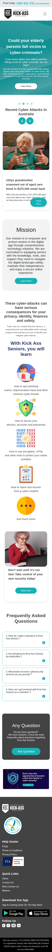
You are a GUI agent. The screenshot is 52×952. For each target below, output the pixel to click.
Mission (6, 890)
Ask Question (26, 751)
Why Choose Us (10, 886)
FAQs (5, 846)
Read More (38, 202)
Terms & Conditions (12, 850)
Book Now (26, 590)
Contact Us (8, 882)
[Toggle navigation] (45, 14)
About (5, 878)
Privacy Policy (9, 854)
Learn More (26, 86)
